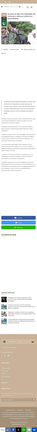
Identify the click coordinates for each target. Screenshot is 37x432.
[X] (18, 429)
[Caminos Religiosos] (13, 7)
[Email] (29, 429)
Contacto (28, 410)
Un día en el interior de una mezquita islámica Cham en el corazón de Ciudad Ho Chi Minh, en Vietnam (21, 306)
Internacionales (14, 49)
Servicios (20, 410)
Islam (3, 373)
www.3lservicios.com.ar (18, 424)
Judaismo (5, 371)
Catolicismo (5, 368)
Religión (5, 49)
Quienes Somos (10, 410)
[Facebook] (2, 2)
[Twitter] (6, 2)
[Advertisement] (18, 78)
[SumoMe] (34, 429)
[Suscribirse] (33, 399)
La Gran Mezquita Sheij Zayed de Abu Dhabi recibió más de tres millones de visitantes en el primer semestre (21, 321)
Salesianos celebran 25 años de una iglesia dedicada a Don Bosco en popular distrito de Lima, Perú (21, 313)
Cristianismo (6, 376)
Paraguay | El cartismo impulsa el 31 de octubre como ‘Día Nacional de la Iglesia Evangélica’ (20, 299)
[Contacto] (9, 2)
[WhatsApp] (23, 429)
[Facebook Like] (8, 429)
